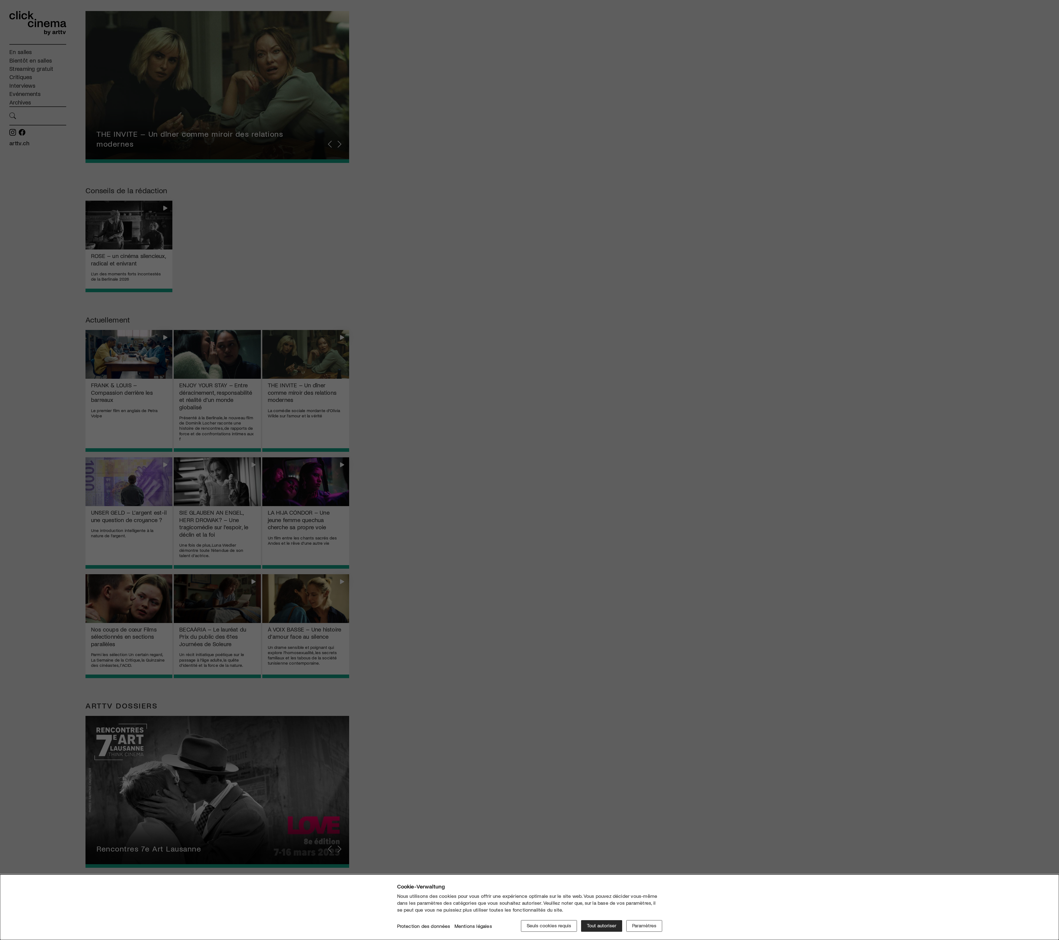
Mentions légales (473, 926)
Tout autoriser (601, 925)
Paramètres (644, 925)
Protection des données (423, 926)
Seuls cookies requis (549, 925)
